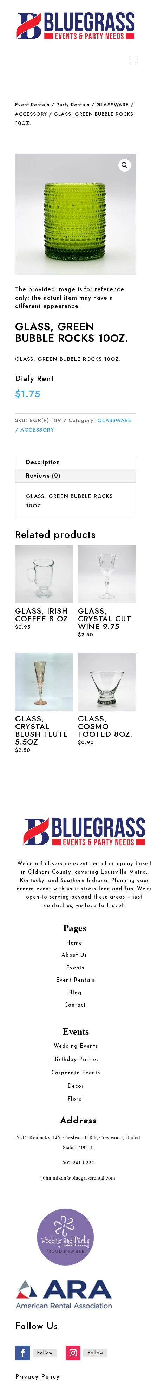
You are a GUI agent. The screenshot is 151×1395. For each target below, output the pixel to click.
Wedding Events (76, 1046)
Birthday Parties (76, 1059)
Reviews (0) (43, 476)
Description (43, 462)
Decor (75, 1086)
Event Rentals (32, 104)
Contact (75, 1005)
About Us (75, 955)
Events (75, 968)
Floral (75, 1099)
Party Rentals (73, 104)
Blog (75, 993)
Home (75, 943)
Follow (45, 1353)
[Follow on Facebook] (22, 1353)
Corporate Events (75, 1073)
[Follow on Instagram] (73, 1353)
